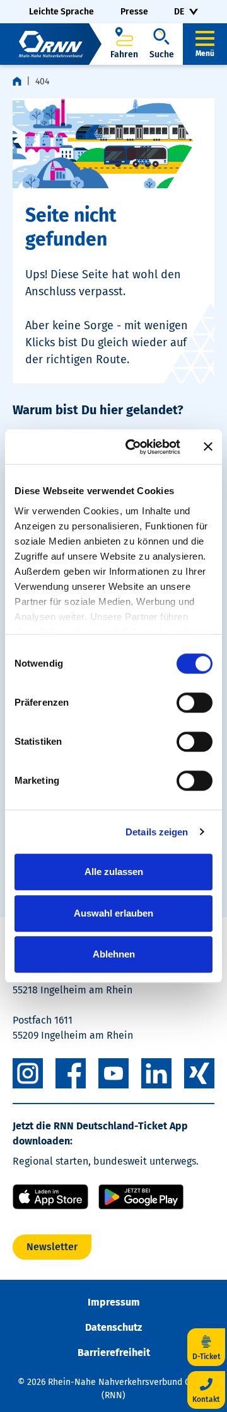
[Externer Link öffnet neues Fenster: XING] (199, 1073)
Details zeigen (156, 832)
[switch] (194, 702)
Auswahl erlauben (113, 913)
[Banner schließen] (208, 447)
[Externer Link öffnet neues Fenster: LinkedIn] (156, 1073)
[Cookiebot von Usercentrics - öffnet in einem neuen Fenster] (133, 447)
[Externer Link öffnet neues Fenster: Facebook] (70, 1073)
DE (179, 11)
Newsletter (52, 1247)
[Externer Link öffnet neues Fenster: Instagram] (28, 1073)
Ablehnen (114, 954)
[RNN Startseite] (51, 44)
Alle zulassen (113, 871)
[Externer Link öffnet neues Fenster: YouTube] (113, 1073)
